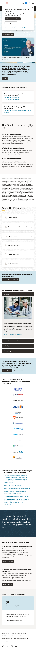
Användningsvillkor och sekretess (19, 633)
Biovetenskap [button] (7, 351)
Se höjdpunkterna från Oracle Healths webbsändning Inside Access (15, 492)
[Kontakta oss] (33, 3)
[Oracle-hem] (7, 3)
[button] (3, 3)
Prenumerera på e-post (7, 638)
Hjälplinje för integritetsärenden (21, 638)
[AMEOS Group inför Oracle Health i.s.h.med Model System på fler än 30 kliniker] (18, 406)
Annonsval (14, 636)
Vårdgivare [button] (6, 294)
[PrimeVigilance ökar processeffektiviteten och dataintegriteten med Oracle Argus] (18, 395)
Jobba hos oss (22, 636)
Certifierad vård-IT (7, 370)
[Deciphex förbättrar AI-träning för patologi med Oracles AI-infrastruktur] (18, 417)
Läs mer (4, 78)
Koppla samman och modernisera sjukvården (17, 488)
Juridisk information (18, 370)
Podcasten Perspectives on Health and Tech (16, 496)
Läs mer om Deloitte (7, 584)
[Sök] (23, 3)
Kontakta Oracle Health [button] (8, 34)
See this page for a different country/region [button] (16, 27)
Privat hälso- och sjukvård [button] (11, 341)
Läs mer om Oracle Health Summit (10, 279)
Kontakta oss (5, 641)
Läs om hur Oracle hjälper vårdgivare (13, 334)
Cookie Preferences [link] (6, 636)
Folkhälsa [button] (6, 346)
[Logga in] (30, 3)
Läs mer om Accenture (8, 561)
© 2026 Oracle (5, 633)
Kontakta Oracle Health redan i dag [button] (14, 620)
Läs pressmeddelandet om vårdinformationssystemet (11, 98)
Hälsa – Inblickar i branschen (12, 485)
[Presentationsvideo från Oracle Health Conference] (18, 47)
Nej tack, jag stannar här (11, 23)
